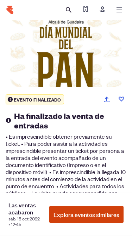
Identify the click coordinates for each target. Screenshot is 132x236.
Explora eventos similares (86, 214)
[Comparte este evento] (107, 99)
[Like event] (121, 99)
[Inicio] (10, 10)
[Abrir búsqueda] (69, 10)
